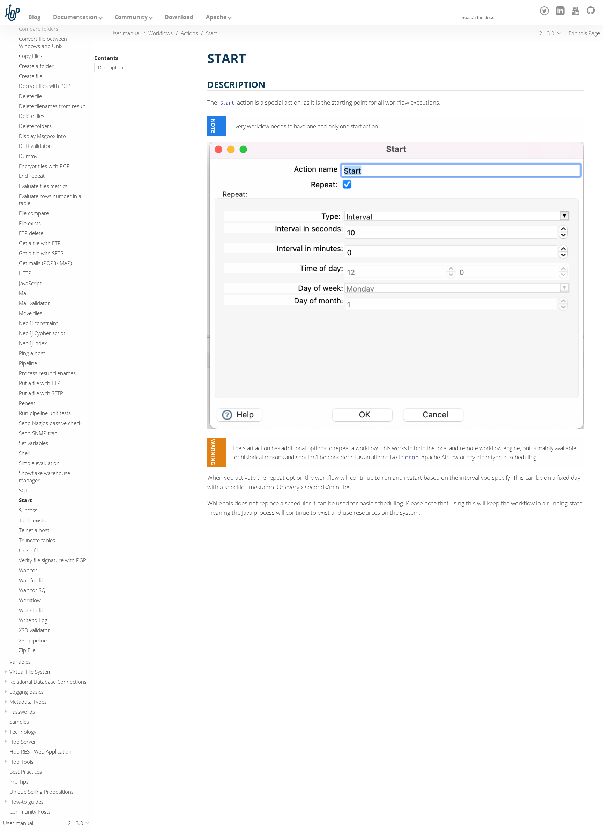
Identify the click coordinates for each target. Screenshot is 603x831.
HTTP (25, 273)
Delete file (30, 96)
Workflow (30, 600)
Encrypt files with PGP (44, 166)
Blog (34, 17)
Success (28, 510)
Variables (20, 661)
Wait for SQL (33, 590)
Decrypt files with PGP (44, 86)
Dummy (28, 156)
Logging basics (26, 691)
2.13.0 (546, 33)
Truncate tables (37, 540)
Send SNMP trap (38, 433)
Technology (22, 731)
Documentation (75, 17)
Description (110, 68)
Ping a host (32, 353)
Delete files (31, 116)
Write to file (32, 610)
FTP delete (31, 233)
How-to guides (26, 802)
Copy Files (30, 56)
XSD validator (34, 630)
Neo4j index (33, 343)
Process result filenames (47, 373)
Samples (19, 721)
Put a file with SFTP (41, 393)
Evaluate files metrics (43, 186)
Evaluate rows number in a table (50, 199)
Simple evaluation (39, 463)
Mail (23, 293)
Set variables (33, 443)
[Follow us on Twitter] (545, 13)
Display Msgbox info (42, 136)
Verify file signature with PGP (52, 560)
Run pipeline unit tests (45, 413)
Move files (30, 313)
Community (131, 17)
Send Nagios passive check (50, 423)
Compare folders (38, 28)
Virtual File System (30, 671)
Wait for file (32, 580)
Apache (216, 17)
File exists (30, 223)
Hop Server (22, 742)
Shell (24, 453)
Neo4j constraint (38, 323)
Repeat (27, 403)
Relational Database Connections (48, 682)
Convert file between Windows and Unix (43, 42)
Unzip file (29, 550)
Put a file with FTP (39, 383)
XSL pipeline (33, 640)
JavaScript (30, 283)
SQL (23, 490)
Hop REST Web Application (40, 751)
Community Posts (30, 811)
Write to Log (33, 620)
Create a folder (36, 66)
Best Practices (25, 772)
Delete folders (35, 126)
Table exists (32, 520)
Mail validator (34, 303)
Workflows (160, 33)
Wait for (28, 570)
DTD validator (35, 146)
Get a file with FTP (40, 243)
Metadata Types (28, 701)
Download (179, 17)
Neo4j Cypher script (42, 333)
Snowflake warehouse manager (44, 476)
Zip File (27, 650)
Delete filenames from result (52, 106)
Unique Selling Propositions (41, 791)
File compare (34, 213)
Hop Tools (21, 761)
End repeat (32, 176)
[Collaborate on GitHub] (592, 13)
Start (25, 500)
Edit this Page (584, 33)
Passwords (22, 712)
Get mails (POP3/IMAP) (45, 263)
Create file (30, 76)
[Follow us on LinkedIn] (561, 13)
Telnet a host (34, 530)
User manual (125, 33)
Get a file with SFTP (41, 253)
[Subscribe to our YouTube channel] (577, 13)
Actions (189, 33)
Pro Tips (19, 781)
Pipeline (28, 363)
